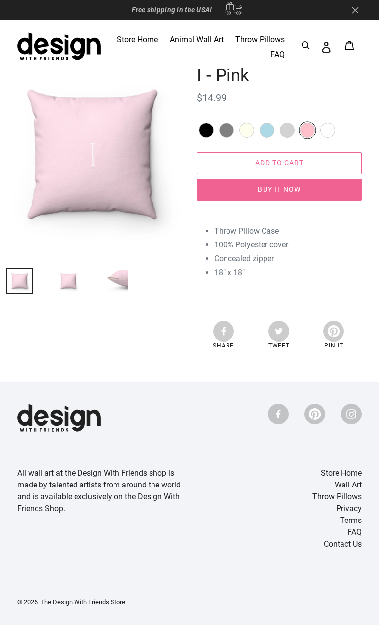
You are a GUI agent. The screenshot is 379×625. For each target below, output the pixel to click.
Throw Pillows (337, 496)
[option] (61, 281)
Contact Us (343, 544)
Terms (351, 520)
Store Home (341, 473)
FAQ (354, 532)
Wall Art (348, 484)
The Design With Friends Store (82, 602)
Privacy (349, 508)
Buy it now (279, 189)
